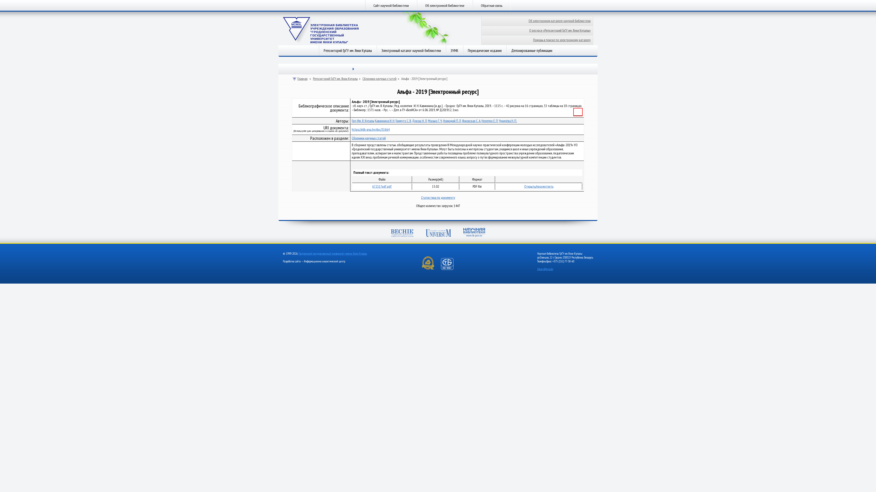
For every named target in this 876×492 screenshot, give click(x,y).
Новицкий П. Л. (452, 121)
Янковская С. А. (471, 121)
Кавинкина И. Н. (385, 121)
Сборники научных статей (379, 79)
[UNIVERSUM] (438, 233)
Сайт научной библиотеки (391, 5)
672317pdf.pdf (382, 186)
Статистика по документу (438, 197)
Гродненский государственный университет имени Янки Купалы (333, 254)
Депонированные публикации (531, 50)
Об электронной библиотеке (444, 5)
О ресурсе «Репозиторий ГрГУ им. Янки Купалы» (560, 30)
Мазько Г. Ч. (435, 121)
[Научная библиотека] (474, 233)
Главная (302, 79)
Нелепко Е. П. (490, 121)
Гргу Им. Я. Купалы (363, 121)
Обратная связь (492, 5)
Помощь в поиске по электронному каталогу (562, 40)
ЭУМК (454, 50)
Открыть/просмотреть (538, 186)
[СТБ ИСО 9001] (450, 269)
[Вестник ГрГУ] (402, 233)
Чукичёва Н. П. (508, 121)
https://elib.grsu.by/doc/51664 (371, 129)
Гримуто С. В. (404, 121)
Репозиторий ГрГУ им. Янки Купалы (348, 50)
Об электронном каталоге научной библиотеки (560, 21)
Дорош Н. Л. (419, 121)
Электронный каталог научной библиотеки (411, 50)
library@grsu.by (545, 269)
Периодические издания (485, 50)
